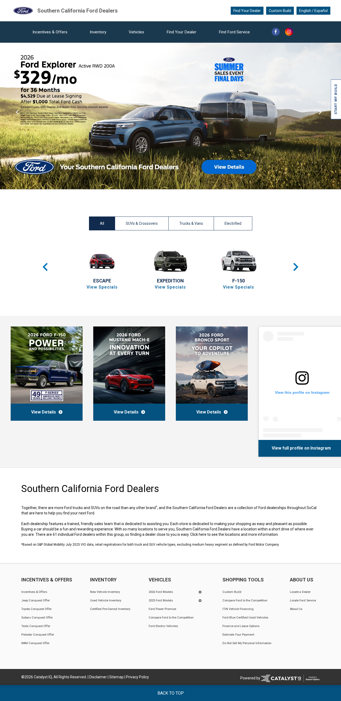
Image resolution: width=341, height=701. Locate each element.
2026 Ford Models (161, 592)
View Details (43, 412)
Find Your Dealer (247, 11)
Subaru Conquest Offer (37, 617)
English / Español (313, 11)
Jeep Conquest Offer (35, 600)
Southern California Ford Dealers (77, 10)
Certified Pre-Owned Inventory (110, 609)
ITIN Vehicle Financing (238, 609)
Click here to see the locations (215, 534)
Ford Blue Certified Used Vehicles (245, 617)
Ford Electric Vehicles (163, 626)
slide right (324, 116)
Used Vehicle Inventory (105, 600)
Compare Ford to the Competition (171, 617)
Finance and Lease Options (240, 626)
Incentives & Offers (50, 32)
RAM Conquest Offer (35, 643)
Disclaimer (98, 677)
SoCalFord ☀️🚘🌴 (279, 448)
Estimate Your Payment (238, 634)
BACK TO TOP (170, 693)
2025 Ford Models (161, 600)
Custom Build (280, 11)
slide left (17, 116)
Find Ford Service (234, 32)
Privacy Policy (137, 677)
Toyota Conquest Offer (36, 609)
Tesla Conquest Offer (35, 626)
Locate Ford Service (303, 600)
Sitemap (116, 677)
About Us (301, 579)
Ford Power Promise (162, 609)
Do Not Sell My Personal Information (246, 643)
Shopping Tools (243, 579)
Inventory (98, 32)
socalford (309, 448)
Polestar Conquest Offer (37, 634)
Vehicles (136, 32)
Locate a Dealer (300, 592)
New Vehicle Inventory (105, 592)
